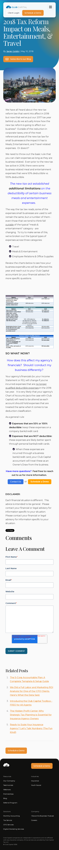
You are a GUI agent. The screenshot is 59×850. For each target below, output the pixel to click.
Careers (34, 820)
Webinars (7, 790)
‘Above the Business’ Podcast (42, 816)
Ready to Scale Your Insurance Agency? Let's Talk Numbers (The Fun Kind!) (31, 728)
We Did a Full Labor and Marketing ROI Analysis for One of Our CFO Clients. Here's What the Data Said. (31, 691)
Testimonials (8, 785)
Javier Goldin (12, 51)
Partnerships (8, 794)
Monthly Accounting (11, 816)
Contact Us (15, 481)
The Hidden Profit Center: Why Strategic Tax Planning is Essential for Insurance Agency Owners (31, 715)
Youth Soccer (36, 785)
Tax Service (7, 820)
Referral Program (10, 803)
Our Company (9, 781)
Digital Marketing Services (13, 829)
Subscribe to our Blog (20, 59)
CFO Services (8, 825)
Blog (5, 798)
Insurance (35, 781)
